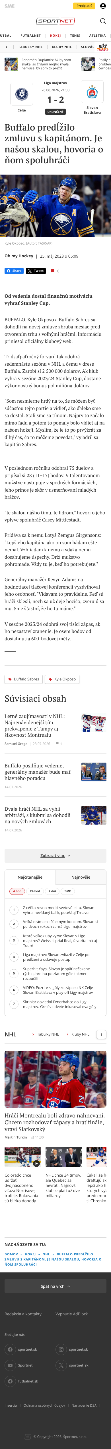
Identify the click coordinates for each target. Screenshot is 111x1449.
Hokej (30, 1254)
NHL (46, 1254)
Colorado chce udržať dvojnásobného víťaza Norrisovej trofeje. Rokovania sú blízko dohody (21, 1188)
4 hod (17, 891)
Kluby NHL (80, 1034)
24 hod (35, 891)
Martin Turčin (16, 1137)
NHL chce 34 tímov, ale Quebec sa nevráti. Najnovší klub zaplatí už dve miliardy (63, 1185)
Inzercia (11, 1405)
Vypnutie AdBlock (72, 1313)
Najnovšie (81, 877)
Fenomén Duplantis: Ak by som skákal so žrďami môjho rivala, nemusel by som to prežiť (46, 64)
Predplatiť (84, 6)
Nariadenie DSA (83, 1405)
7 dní (52, 891)
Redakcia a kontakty (23, 1313)
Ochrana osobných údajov (44, 1405)
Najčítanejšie (30, 877)
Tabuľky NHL (48, 1034)
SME (67, 891)
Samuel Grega (16, 744)
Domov (11, 1254)
